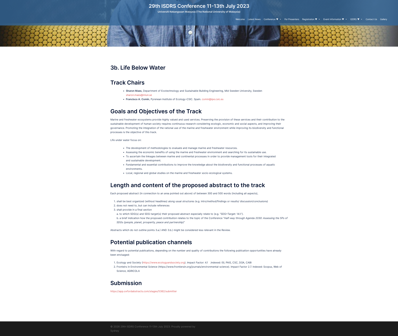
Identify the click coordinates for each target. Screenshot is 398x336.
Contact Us (371, 19)
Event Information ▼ (333, 19)
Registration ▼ (309, 19)
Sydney (114, 330)
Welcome (240, 19)
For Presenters (292, 19)
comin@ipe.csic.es (212, 99)
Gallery (383, 19)
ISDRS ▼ (354, 19)
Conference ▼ (271, 19)
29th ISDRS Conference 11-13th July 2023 (199, 6)
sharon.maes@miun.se (139, 95)
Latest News (254, 19)
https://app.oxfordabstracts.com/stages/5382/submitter (143, 291)
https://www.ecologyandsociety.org (164, 262)
